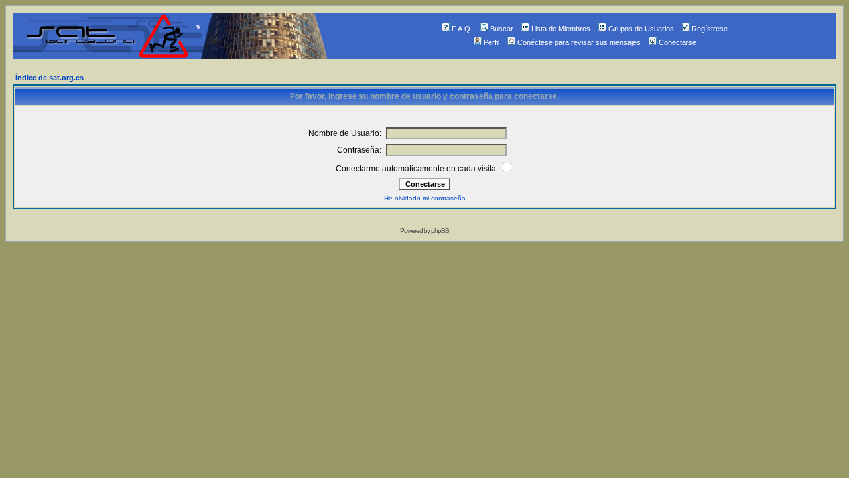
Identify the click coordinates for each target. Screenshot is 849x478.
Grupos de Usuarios (641, 29)
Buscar (501, 29)
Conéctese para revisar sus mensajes (579, 42)
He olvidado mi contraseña (425, 198)
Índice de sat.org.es (49, 78)
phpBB (440, 230)
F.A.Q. (462, 29)
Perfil (491, 42)
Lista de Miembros (560, 29)
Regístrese (710, 29)
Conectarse (677, 42)
